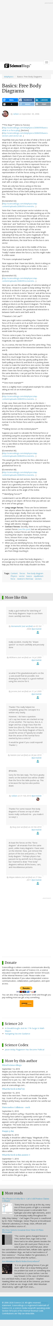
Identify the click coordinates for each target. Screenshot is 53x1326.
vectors (38, 579)
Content (14, 573)
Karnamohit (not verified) (22, 626)
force (13, 579)
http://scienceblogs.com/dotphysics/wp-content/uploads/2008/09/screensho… (20, 205)
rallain (16, 114)
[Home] (17, 66)
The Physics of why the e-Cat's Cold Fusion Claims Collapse (25, 1199)
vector (22, 576)
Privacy (44, 1302)
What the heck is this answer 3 (16, 1155)
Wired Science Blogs (11, 1065)
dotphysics (8, 76)
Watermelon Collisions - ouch (16, 1107)
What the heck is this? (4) (13, 1089)
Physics (14, 576)
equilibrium (38, 576)
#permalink (36, 629)
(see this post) (24, 529)
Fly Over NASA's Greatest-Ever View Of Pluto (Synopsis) (22, 1231)
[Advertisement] (26, 31)
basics (29, 576)
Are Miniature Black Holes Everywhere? (21, 1261)
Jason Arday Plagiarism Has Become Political (24, 1049)
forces (22, 573)
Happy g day (8, 1131)
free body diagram (35, 573)
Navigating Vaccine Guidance (17, 1033)
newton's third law (25, 579)
